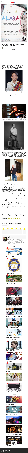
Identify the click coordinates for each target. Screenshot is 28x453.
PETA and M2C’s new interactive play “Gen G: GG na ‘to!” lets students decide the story (13, 327)
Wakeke (4, 233)
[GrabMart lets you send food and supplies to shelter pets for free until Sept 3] (14, 278)
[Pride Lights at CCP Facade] (14, 420)
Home (1, 449)
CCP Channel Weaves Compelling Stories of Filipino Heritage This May (13, 445)
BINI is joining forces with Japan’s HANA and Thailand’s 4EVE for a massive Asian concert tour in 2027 (14, 316)
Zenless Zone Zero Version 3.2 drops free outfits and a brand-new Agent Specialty (13, 306)
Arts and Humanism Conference (9, 223)
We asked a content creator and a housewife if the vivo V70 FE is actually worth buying (13, 381)
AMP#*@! (20, 233)
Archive (10, 449)
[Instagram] (3, 450)
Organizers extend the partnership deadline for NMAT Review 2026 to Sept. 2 (13, 273)
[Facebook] (2, 450)
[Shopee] (9, 450)
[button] (1, 1)
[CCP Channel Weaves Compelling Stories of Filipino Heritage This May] (14, 440)
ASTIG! (16, 233)
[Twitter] (6, 450)
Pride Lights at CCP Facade (10, 424)
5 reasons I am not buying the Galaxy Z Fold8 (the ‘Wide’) (13, 391)
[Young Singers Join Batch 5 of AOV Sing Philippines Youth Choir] (14, 399)
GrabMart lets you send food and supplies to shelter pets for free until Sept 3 (13, 283)
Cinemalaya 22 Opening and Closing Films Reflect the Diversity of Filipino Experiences (13, 414)
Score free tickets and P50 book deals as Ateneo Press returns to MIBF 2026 (13, 256)
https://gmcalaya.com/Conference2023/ (14, 218)
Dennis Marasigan (19, 223)
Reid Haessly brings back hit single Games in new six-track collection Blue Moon (13, 295)
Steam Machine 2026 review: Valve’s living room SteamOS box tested (13, 371)
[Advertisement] (14, 54)
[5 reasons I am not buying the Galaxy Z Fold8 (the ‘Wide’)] (14, 387)
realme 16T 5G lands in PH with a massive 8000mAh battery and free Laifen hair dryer (13, 337)
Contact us (6, 449)
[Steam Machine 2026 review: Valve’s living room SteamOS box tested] (14, 366)
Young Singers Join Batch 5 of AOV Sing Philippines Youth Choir (12, 404)
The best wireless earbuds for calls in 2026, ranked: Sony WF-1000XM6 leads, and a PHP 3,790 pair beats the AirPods (13, 350)
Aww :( (12, 233)
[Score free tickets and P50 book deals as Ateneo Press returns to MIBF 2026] (14, 251)
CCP (15, 223)
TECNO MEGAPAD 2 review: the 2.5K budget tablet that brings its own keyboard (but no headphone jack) (13, 361)
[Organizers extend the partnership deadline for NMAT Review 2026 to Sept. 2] (14, 265)
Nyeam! (24, 233)
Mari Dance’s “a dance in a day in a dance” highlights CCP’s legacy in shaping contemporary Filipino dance (14, 434)
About (3, 449)
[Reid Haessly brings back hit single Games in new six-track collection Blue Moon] (14, 291)
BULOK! (8, 233)
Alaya (3, 223)
